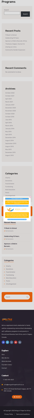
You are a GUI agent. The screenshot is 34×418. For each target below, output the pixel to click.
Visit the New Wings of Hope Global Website (17, 205)
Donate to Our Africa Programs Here (17, 219)
